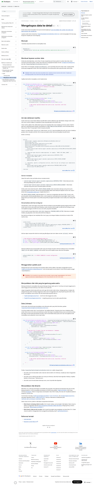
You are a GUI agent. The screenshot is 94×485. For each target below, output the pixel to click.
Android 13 (58, 465)
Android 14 (58, 463)
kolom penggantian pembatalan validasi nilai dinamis (50, 405)
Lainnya (41, 1)
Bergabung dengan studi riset (86, 465)
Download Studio (72, 464)
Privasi (32, 465)
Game (32, 457)
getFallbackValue (62, 411)
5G (32, 467)
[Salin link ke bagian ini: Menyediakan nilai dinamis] (41, 386)
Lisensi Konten (53, 432)
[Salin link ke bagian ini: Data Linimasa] (32, 304)
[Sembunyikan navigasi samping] (15, 482)
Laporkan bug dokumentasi (84, 460)
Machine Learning (35, 459)
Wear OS (17, 6)
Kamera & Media (34, 463)
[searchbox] (9, 11)
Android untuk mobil (48, 464)
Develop (4, 6)
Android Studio (84, 1)
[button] (7, 19)
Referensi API (71, 462)
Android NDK (71, 467)
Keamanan (21, 462)
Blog (20, 469)
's (36, 407)
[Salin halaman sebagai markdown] (58, 26)
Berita (20, 467)
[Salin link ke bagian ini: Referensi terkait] (35, 416)
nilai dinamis (28, 391)
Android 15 (58, 461)
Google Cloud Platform (55, 476)
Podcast (20, 471)
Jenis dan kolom (27, 419)
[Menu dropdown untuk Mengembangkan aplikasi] (36, 1)
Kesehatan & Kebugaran (36, 461)
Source (20, 464)
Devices (10, 6)
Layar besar (46, 458)
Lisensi (24, 481)
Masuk (91, 1)
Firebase (46, 476)
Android (20, 458)
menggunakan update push (33, 192)
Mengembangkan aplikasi (28, 1)
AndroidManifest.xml (67, 170)
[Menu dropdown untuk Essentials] (19, 1)
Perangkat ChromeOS (48, 462)
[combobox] (59, 1)
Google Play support (85, 462)
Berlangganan (77, 482)
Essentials (15, 1)
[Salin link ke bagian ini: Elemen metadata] (33, 176)
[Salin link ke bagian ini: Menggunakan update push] (42, 265)
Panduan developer (73, 460)
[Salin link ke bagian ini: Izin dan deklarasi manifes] (41, 118)
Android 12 (58, 467)
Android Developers (25, 20)
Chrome (40, 476)
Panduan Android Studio (74, 458)
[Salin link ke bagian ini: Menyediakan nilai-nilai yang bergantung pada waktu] (61, 283)
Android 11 (58, 469)
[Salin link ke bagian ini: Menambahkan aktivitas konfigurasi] (43, 203)
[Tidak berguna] (75, 21)
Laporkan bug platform (86, 457)
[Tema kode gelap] (73, 47)
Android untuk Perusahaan (24, 460)
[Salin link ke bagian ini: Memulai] (29, 41)
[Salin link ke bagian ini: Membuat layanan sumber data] (45, 58)
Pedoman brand (30, 481)
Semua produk (66, 476)
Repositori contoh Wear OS (30, 421)
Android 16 (58, 459)
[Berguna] (73, 21)
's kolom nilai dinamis (45, 396)
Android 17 (58, 457)
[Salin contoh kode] (75, 47)
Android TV (46, 467)
